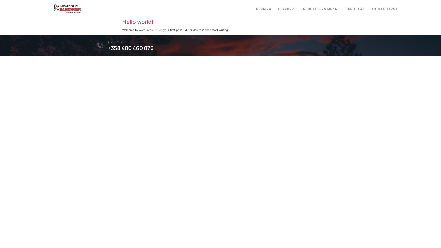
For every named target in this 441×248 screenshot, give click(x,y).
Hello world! (137, 21)
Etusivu (263, 9)
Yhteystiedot (384, 9)
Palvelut (287, 9)
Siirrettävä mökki (321, 9)
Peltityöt (355, 9)
